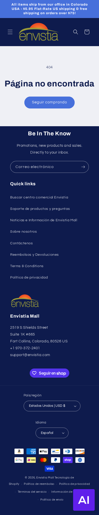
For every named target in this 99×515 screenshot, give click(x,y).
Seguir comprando (49, 102)
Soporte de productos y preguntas (40, 209)
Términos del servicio (32, 491)
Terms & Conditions (27, 266)
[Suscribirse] (83, 167)
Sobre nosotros (23, 231)
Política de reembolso (39, 484)
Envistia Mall (45, 477)
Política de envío (51, 499)
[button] (10, 32)
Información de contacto (68, 491)
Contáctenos (21, 243)
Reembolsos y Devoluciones (34, 254)
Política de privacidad (29, 277)
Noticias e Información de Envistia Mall (43, 220)
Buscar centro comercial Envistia (39, 197)
